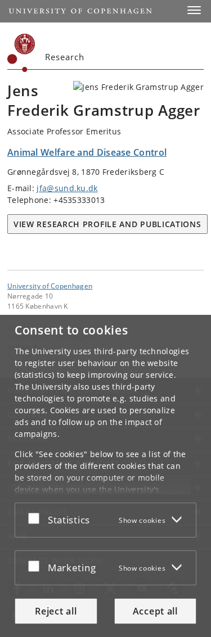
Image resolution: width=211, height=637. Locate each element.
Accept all (155, 611)
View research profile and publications (107, 224)
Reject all (56, 611)
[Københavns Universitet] (21, 53)
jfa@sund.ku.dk (67, 188)
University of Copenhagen (49, 285)
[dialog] (105, 476)
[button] (194, 10)
